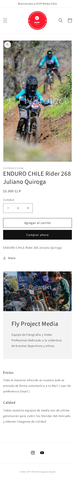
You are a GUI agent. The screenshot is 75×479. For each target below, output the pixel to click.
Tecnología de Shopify (46, 472)
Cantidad (8, 200)
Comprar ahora (37, 235)
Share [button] (12, 258)
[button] (5, 20)
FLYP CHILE (31, 472)
